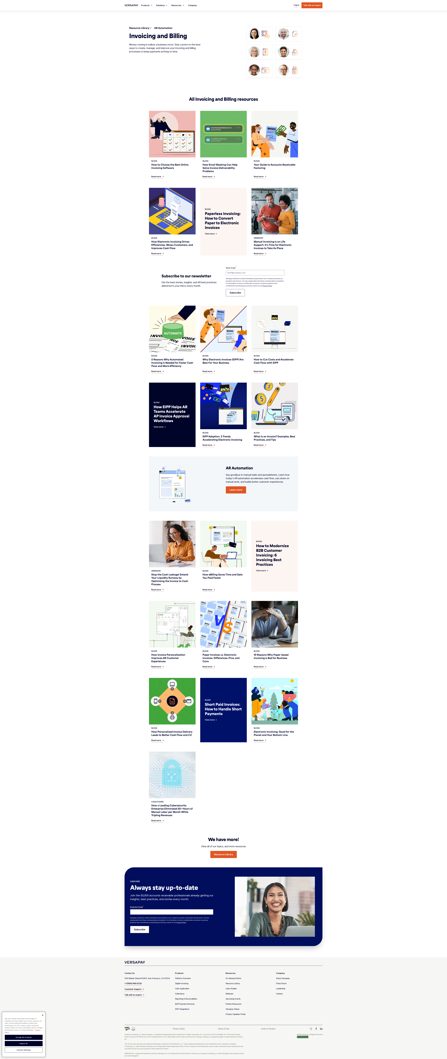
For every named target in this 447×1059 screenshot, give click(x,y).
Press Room (281, 983)
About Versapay (283, 978)
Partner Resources (233, 1004)
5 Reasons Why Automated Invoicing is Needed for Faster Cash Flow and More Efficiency (172, 362)
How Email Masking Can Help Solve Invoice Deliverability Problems (220, 168)
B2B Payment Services (185, 1004)
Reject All (24, 1044)
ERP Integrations (182, 1009)
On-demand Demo (233, 978)
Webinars (229, 994)
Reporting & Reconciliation (186, 999)
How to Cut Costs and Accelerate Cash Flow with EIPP (273, 361)
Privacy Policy (267, 286)
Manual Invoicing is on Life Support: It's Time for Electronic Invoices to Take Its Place (272, 245)
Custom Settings (302, 1037)
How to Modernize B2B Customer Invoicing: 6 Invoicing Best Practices (272, 555)
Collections (179, 994)
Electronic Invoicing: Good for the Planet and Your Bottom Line (274, 733)
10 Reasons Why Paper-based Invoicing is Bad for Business (271, 656)
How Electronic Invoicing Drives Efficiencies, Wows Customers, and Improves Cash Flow (172, 245)
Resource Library (233, 983)
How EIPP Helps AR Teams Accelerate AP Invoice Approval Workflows (171, 413)
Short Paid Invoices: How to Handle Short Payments (223, 709)
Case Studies (231, 988)
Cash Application (182, 988)
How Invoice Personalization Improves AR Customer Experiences (168, 658)
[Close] (42, 1015)
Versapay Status (232, 1009)
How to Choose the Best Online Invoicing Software (169, 166)
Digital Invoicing (181, 983)
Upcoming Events (233, 999)
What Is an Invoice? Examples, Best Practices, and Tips (274, 438)
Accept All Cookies (24, 1037)
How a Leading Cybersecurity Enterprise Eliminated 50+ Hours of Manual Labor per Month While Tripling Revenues (172, 810)
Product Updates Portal (235, 1014)
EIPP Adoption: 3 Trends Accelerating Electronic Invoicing (222, 438)
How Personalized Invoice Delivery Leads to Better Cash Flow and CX (171, 733)
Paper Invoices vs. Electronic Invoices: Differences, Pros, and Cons (221, 658)
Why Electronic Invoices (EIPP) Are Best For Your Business (223, 361)
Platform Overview (183, 978)
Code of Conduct (268, 1029)
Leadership (280, 988)
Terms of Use (223, 1029)
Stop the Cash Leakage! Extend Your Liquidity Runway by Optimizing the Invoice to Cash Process (169, 579)
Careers (279, 994)
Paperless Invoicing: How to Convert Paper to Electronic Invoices (223, 220)
